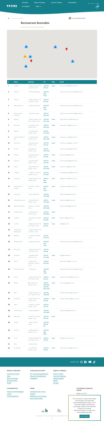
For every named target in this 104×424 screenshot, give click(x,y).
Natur (9, 376)
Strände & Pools (12, 381)
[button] (66, 49)
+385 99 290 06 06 (46, 324)
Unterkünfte (72, 2)
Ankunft (32, 394)
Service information (36, 398)
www (53, 86)
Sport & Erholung (12, 378)
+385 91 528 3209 (45, 188)
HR (92, 3)
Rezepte (56, 383)
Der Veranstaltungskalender (39, 374)
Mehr (37, 6)
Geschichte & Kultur (13, 374)
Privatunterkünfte (13, 396)
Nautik (9, 383)
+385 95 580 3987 (46, 332)
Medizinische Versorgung (38, 396)
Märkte (55, 381)
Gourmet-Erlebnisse (59, 376)
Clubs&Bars (33, 378)
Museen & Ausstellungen (38, 376)
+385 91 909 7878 (45, 180)
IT (94, 3)
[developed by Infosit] (52, 418)
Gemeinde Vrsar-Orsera (38, 391)
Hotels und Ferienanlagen (15, 391)
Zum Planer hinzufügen (78, 18)
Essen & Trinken (56, 2)
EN (88, 3)
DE (97, 3)
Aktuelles (25, 2)
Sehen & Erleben (39, 2)
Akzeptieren (85, 416)
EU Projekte (26, 6)
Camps (9, 394)
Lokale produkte (58, 378)
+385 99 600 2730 (46, 93)
